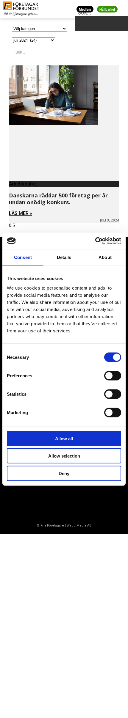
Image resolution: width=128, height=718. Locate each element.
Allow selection (64, 455)
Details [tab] (64, 257)
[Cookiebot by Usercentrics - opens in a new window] (95, 241)
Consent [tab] (23, 257)
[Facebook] (13, 502)
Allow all (64, 438)
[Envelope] (36, 502)
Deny (64, 473)
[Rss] (60, 502)
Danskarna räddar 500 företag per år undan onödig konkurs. (58, 199)
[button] (122, 9)
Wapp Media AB (79, 525)
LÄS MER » (20, 213)
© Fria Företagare (50, 525)
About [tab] (105, 257)
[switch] (112, 375)
